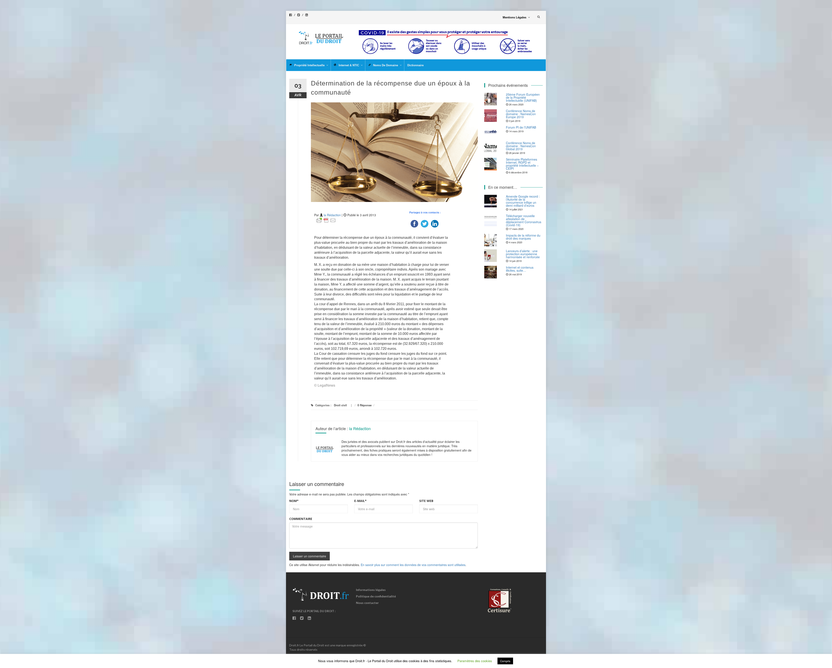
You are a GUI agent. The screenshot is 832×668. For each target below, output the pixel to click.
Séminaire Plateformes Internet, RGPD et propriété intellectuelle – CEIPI (522, 164)
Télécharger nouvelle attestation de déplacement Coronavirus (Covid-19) (523, 220)
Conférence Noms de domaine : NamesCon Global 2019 (521, 146)
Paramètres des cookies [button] (474, 660)
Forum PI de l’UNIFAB (521, 127)
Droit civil (340, 405)
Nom (294, 501)
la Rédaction (332, 215)
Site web (426, 501)
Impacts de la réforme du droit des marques (523, 236)
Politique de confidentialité (376, 596)
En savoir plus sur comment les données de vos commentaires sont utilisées (413, 565)
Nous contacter (367, 603)
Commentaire (300, 519)
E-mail (360, 501)
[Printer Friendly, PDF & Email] (326, 220)
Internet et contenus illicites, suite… (519, 269)
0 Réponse (365, 405)
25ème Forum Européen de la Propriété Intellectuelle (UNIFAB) (523, 97)
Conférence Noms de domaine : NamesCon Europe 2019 (521, 114)
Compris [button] (505, 661)
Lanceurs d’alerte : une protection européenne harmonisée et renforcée (523, 254)
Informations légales (371, 590)
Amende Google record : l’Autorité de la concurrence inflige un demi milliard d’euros (523, 201)
